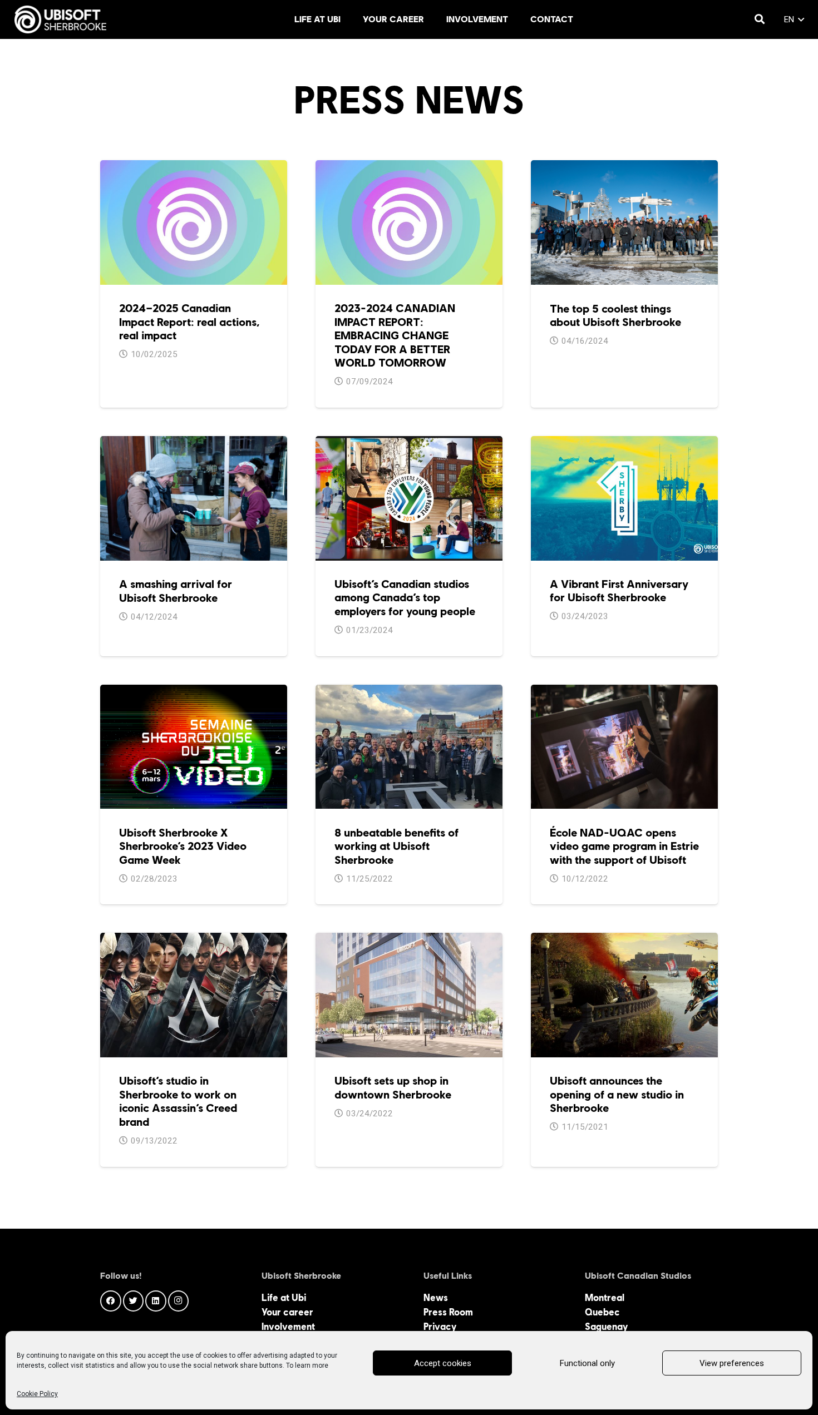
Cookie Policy (37, 1394)
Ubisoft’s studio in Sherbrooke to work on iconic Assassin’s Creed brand (178, 1101)
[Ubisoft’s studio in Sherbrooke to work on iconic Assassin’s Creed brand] (193, 940)
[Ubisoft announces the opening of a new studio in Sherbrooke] (624, 940)
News (435, 1297)
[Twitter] (133, 1301)
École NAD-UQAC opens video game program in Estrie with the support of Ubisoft (624, 846)
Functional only (587, 1363)
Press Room (448, 1312)
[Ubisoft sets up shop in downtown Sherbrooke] (409, 940)
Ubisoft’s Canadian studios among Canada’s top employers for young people (404, 597)
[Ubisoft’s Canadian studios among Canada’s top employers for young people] (409, 443)
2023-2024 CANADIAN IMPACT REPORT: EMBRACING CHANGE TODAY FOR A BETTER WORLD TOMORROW (394, 335)
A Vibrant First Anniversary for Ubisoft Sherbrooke (619, 590)
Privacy (439, 1326)
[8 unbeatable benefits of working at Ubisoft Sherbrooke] (409, 691)
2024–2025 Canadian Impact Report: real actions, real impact (189, 321)
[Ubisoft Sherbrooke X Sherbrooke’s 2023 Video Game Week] (193, 691)
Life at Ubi (284, 1297)
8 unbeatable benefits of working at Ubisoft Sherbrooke (396, 846)
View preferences (731, 1363)
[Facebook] (110, 1301)
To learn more (307, 1365)
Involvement (288, 1326)
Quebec (602, 1312)
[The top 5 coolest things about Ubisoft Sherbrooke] (624, 167)
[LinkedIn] (155, 1301)
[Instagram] (178, 1301)
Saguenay (606, 1326)
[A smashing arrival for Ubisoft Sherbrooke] (193, 443)
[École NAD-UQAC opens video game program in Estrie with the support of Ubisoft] (624, 691)
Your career (287, 1312)
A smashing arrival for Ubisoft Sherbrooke (175, 590)
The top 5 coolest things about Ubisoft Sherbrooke (615, 315)
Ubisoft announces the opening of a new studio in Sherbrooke (617, 1094)
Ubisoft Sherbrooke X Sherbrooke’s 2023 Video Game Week (183, 846)
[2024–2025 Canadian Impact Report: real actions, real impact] (193, 167)
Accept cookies (442, 1363)
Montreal (604, 1297)
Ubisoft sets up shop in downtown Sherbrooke (392, 1087)
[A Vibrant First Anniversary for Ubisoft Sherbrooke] (624, 443)
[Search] (759, 19)
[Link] (60, 19)
